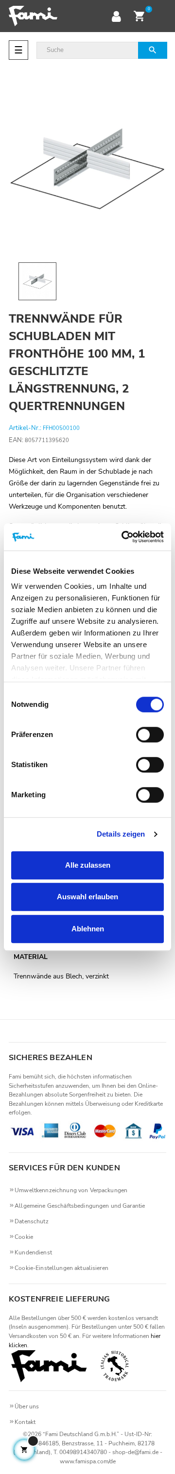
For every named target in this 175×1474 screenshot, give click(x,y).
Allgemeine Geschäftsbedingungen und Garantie (80, 1206)
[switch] (150, 734)
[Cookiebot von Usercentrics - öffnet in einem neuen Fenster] (123, 537)
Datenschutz (32, 1221)
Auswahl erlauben (87, 896)
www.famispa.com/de (88, 1461)
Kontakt (25, 1422)
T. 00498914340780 (80, 1452)
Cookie (24, 1237)
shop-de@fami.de (135, 1452)
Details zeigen (121, 834)
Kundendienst (33, 1252)
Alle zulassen (87, 865)
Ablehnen (87, 929)
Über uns (27, 1406)
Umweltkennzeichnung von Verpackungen (71, 1190)
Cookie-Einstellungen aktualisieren (61, 1268)
